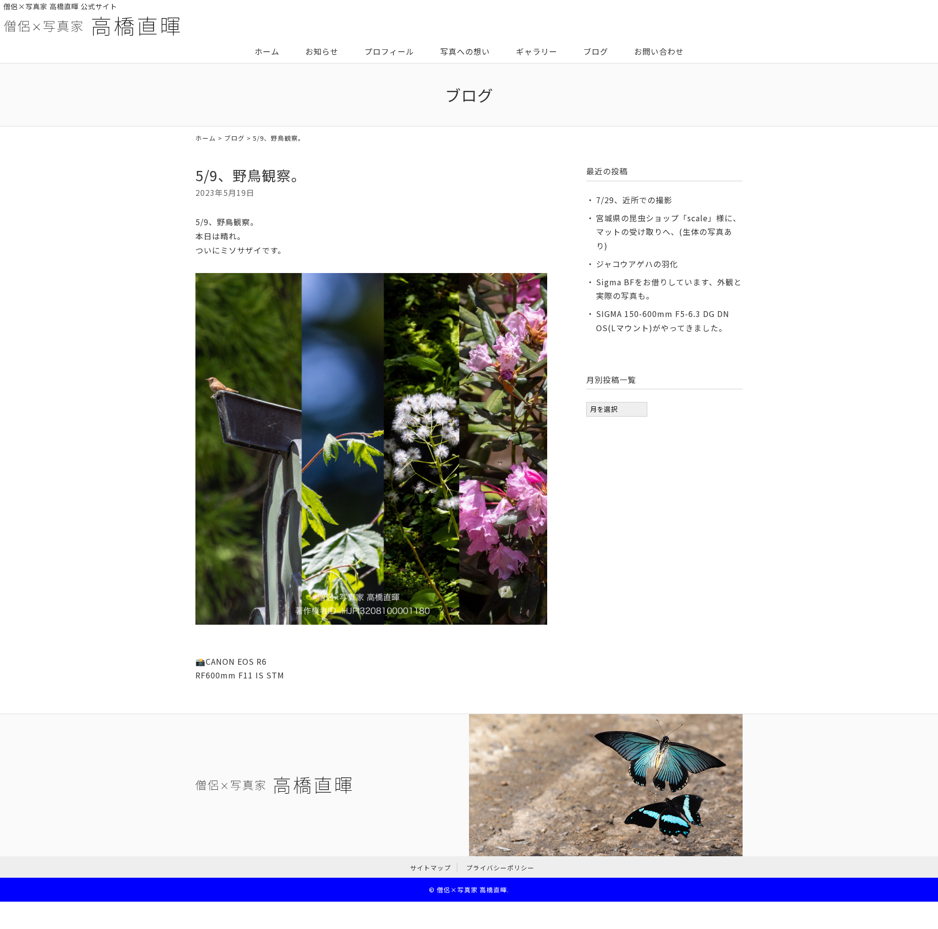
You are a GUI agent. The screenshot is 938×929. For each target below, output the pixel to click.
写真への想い (465, 51)
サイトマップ (430, 867)
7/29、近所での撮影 (634, 200)
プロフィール (389, 51)
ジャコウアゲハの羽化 (637, 264)
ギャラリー (536, 51)
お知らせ (322, 51)
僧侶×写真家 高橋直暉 (472, 889)
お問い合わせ (659, 51)
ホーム (267, 51)
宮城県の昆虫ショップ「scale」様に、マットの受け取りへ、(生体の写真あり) (668, 232)
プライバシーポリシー (500, 867)
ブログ (595, 51)
